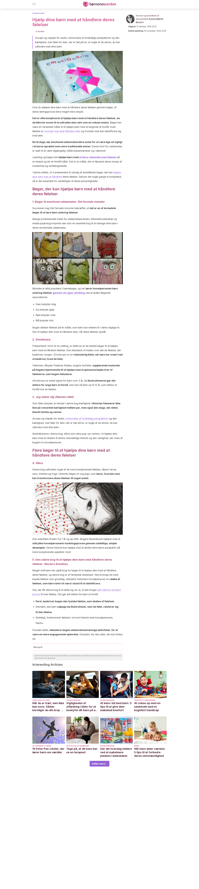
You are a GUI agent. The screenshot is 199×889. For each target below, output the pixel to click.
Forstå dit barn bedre (144, 700)
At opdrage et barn (41, 746)
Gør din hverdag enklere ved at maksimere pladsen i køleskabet (116, 752)
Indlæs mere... (99, 763)
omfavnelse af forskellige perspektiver (86, 418)
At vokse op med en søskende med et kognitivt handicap (147, 706)
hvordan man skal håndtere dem (62, 131)
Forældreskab (38, 13)
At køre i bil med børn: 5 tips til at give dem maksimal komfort (116, 706)
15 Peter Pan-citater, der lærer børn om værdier (48, 750)
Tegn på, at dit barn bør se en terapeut (81, 750)
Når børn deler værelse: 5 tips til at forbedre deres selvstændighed (150, 752)
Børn (136, 746)
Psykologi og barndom (77, 746)
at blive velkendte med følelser (97, 157)
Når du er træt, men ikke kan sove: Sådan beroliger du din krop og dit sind (48, 706)
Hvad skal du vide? (41, 700)
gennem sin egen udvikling (69, 292)
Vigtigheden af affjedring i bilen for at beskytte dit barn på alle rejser (82, 706)
